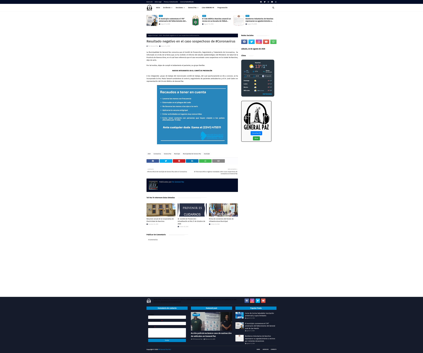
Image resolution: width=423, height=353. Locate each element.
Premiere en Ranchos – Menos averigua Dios (258, 20)
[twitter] (264, 2)
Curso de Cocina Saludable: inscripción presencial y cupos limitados (259, 314)
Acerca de (150, 2)
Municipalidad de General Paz (192, 154)
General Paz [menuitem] (192, 8)
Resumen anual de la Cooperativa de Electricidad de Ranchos (160, 220)
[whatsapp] (275, 2)
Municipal (177, 154)
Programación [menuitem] (222, 8)
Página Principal (153, 35)
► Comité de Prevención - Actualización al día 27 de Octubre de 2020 (191, 221)
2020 (160, 35)
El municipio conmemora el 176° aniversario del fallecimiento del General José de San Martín (260, 325)
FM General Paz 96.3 (164, 349)
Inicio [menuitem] (158, 8)
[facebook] (261, 2)
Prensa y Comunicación (171, 2)
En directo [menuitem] (166, 8)
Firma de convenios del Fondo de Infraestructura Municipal (221, 220)
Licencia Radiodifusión (187, 2)
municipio (207, 154)
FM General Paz (198, 339)
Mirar (256, 138)
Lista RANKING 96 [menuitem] (208, 8)
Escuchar (255, 133)
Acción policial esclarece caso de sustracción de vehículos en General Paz (211, 334)
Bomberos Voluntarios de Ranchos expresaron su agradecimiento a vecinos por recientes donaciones (216, 20)
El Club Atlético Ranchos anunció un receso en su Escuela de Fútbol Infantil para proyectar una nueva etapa (173, 20)
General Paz (167, 154)
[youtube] (272, 2)
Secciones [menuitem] (179, 8)
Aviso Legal (158, 2)
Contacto (273, 349)
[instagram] (268, 2)
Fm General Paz (153, 46)
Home (258, 349)
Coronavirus (157, 154)
